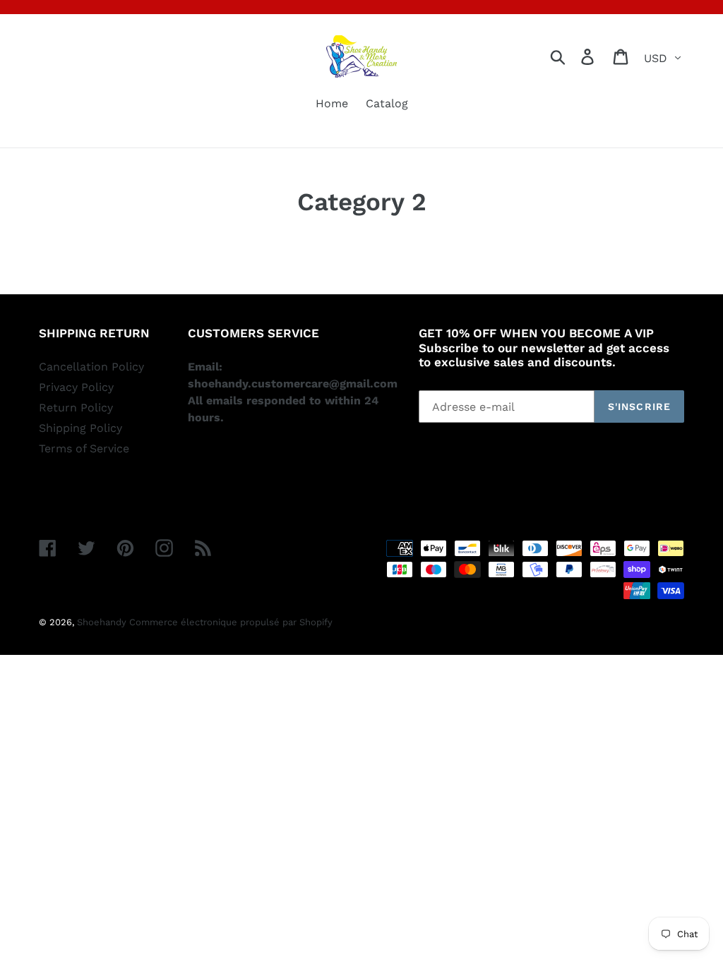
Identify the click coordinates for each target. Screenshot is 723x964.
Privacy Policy (76, 387)
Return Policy (76, 407)
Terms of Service (84, 448)
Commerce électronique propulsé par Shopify (231, 622)
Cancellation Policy (91, 366)
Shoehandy (103, 622)
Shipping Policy (80, 428)
